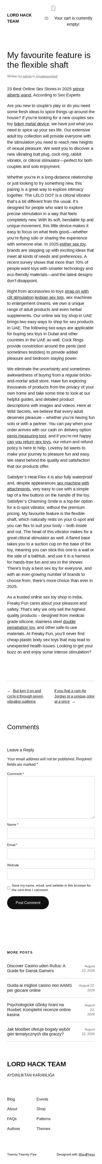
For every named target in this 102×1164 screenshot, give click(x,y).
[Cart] (53, 8)
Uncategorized (46, 76)
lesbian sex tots (49, 297)
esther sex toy (73, 244)
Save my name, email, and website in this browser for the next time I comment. (51, 887)
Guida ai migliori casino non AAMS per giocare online (39, 988)
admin (27, 76)
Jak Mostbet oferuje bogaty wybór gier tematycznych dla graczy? (38, 1032)
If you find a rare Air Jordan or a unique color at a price (74, 696)
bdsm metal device (31, 123)
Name (12, 824)
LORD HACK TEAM (36, 1064)
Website (13, 865)
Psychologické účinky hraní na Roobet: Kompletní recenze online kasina (39, 1009)
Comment (15, 774)
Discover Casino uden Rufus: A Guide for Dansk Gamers (36, 968)
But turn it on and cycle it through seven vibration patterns (25, 696)
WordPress (87, 1154)
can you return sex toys (29, 441)
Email (12, 845)
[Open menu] (46, 18)
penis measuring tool (26, 435)
